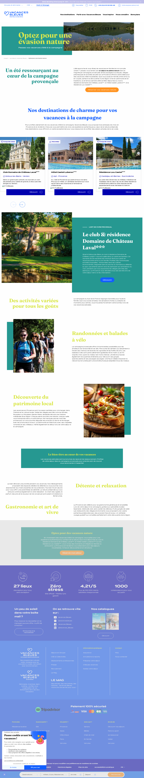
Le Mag (54, 673)
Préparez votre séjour (91, 661)
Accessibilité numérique (104, 767)
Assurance (87, 653)
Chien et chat (89, 735)
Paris (62, 739)
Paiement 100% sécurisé (88, 706)
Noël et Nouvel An (43, 731)
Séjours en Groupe (58, 653)
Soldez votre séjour (90, 669)
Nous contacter (121, 657)
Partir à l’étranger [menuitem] (42, 5)
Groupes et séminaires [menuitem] (12, 5)
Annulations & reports (91, 657)
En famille (88, 739)
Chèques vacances (90, 665)
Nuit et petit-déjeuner (20, 731)
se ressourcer (113, 735)
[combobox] (29, 774)
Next (42, 153)
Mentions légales (64, 767)
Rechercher (115, 774)
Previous (2, 153)
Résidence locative (19, 726)
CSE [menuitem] (28, 5)
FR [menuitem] (122, 767)
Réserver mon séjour (72, 553)
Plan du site (83, 767)
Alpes (62, 731)
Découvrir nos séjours (116, 726)
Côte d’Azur (64, 735)
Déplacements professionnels (62, 661)
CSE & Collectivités (58, 657)
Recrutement (56, 669)
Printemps (40, 735)
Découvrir (107, 280)
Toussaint (39, 739)
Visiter (110, 739)
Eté (37, 726)
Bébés (86, 731)
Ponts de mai (41, 743)
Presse (54, 665)
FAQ (117, 653)
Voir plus (39, 747)
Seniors (87, 726)
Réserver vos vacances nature (102, 90)
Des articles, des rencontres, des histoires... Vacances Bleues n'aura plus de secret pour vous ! (63, 685)
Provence (63, 726)
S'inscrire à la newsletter (29, 631)
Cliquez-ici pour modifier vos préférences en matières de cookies (72, 763)
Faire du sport (113, 731)
